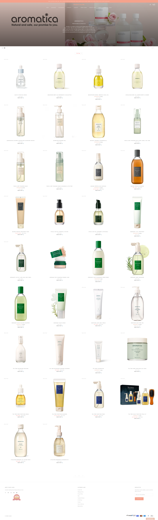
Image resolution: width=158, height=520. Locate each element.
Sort (153, 48)
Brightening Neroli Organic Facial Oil (98, 95)
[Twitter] (8, 492)
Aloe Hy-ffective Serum (21, 95)
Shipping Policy (81, 491)
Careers (79, 502)
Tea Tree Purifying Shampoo (59, 414)
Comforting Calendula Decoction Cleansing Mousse (21, 140)
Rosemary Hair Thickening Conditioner (98, 277)
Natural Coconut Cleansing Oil (98, 140)
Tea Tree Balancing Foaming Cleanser (59, 368)
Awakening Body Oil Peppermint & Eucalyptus (60, 95)
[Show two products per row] (2, 48)
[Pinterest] (13, 492)
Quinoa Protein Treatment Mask (20, 231)
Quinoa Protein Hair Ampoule (98, 186)
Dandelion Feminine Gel (59, 140)
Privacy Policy (80, 494)
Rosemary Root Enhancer (137, 277)
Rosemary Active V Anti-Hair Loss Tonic (20, 277)
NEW (47, 7)
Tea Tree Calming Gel (98, 368)
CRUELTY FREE (92, 7)
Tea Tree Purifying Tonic (98, 414)
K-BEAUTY (69, 7)
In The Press (80, 500)
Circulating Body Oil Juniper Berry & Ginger (137, 95)
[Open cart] (154, 4)
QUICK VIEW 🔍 (21, 97)
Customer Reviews (81, 498)
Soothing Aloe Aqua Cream (98, 322)
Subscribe (139, 498)
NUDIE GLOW (84, 7)
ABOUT (104, 7)
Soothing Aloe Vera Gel (137, 322)
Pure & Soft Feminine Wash (21, 186)
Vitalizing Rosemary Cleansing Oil (59, 459)
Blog (110, 7)
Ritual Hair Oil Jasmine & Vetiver (59, 231)
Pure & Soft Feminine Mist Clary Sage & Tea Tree (137, 140)
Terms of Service (81, 504)
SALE (100, 7)
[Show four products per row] (4, 48)
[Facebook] (5, 492)
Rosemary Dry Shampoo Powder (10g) (59, 277)
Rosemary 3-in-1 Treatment (137, 231)
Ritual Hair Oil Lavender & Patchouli (98, 231)
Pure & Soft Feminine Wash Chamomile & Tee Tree (60, 186)
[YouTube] (16, 492)
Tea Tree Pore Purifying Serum (21, 414)
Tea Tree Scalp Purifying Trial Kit (137, 414)
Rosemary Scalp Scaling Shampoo (21, 322)
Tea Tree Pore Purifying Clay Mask (137, 368)
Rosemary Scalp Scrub (59, 322)
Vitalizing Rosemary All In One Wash (20, 459)
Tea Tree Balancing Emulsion (20, 368)
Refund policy (80, 506)
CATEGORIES (61, 7)
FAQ (78, 496)
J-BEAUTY (76, 7)
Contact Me (80, 489)
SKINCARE (53, 7)
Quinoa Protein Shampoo (137, 186)
